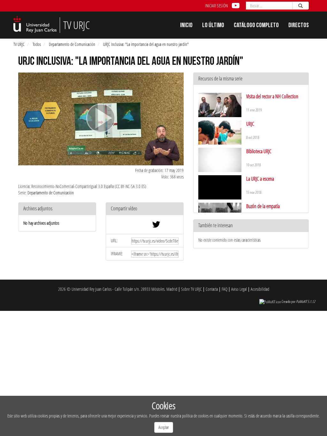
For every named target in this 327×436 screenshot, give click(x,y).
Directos (298, 26)
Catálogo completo (256, 26)
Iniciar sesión (216, 6)
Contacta (212, 289)
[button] (144, 209)
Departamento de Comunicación (72, 44)
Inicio (186, 26)
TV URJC (19, 44)
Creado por (298, 301)
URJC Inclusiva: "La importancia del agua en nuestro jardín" (146, 44)
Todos (37, 44)
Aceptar (163, 427)
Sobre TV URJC (191, 289)
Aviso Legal (239, 289)
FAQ (224, 289)
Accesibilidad (260, 289)
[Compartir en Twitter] (156, 226)
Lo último (213, 26)
